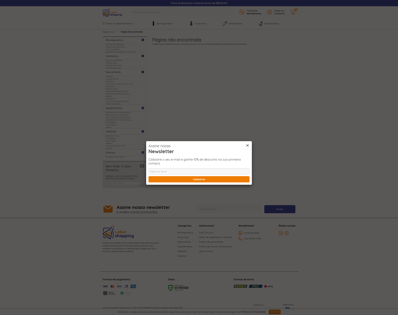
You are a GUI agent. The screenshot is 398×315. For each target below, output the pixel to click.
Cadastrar (199, 179)
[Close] (247, 145)
